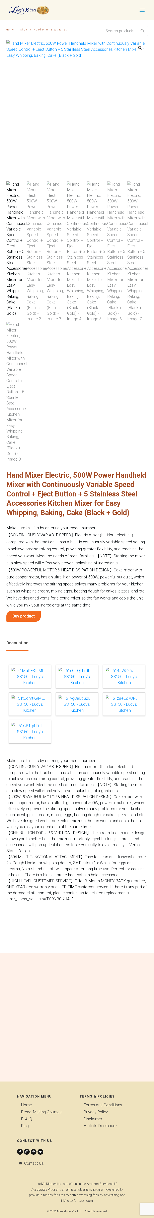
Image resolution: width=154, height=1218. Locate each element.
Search (143, 30)
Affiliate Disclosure (100, 1125)
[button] (140, 48)
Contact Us (34, 1163)
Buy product (23, 616)
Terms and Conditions (103, 1105)
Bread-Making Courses (41, 1112)
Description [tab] (17, 642)
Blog (25, 1125)
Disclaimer (93, 1119)
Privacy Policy (96, 1112)
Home (26, 1105)
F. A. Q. (27, 1119)
